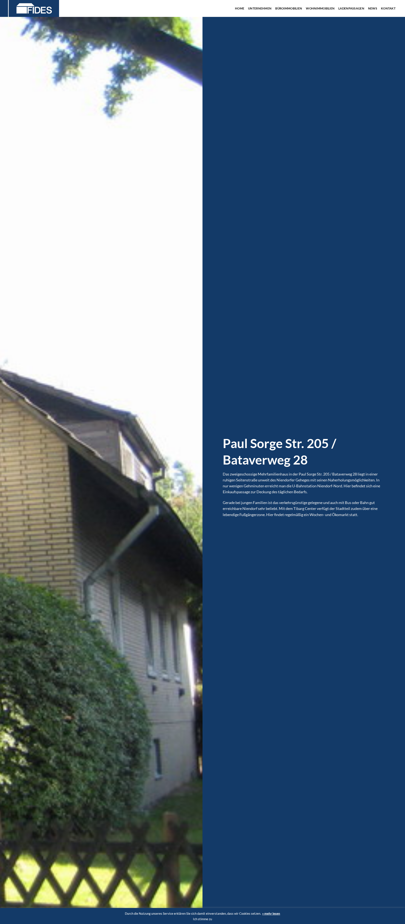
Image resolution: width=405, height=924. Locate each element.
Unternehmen (259, 8)
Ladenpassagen (351, 8)
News (372, 8)
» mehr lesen (271, 913)
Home (239, 8)
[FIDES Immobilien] (37, 8)
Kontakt (388, 8)
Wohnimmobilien (320, 8)
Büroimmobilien (288, 8)
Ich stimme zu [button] (202, 919)
